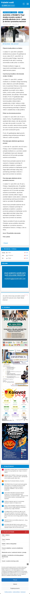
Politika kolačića (8, 591)
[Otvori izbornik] (28, 4)
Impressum (23, 591)
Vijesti (21, 12)
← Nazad (5, 243)
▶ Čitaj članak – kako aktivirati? (11, 44)
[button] (27, 564)
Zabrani (15, 584)
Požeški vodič (7, 2)
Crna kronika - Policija (10, 12)
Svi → (26, 532)
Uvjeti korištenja (16, 591)
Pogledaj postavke (15, 588)
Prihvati (15, 580)
